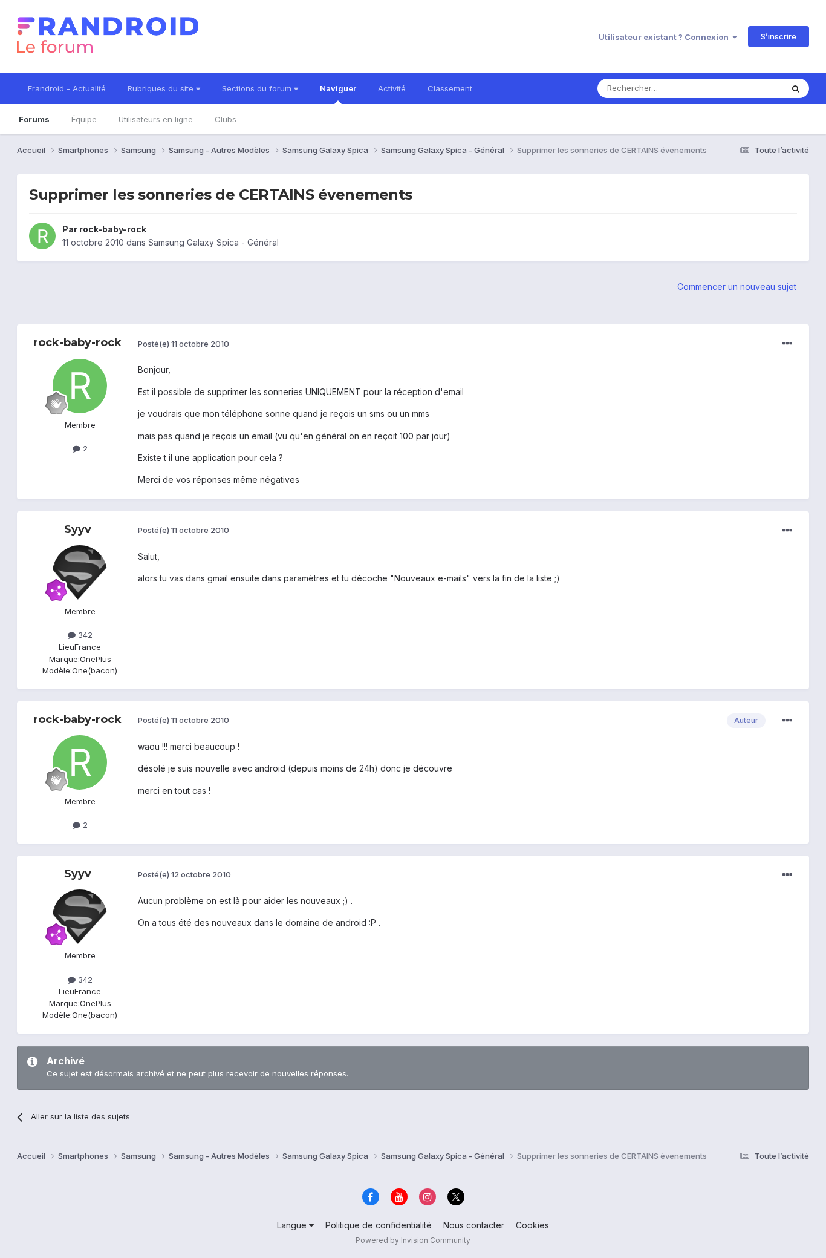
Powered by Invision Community (413, 1240)
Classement (450, 88)
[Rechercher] (795, 88)
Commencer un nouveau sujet (736, 286)
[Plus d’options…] (787, 343)
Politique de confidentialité (378, 1225)
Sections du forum (258, 88)
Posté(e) (183, 344)
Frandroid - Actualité (67, 88)
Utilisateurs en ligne (156, 119)
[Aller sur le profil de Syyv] (80, 572)
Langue (293, 1225)
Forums (34, 119)
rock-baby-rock (112, 229)
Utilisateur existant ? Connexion (665, 37)
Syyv (77, 529)
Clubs (225, 119)
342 (84, 635)
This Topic (747, 88)
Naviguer (338, 88)
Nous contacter (473, 1225)
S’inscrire (778, 36)
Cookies (532, 1225)
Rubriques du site (162, 88)
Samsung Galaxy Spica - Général (213, 242)
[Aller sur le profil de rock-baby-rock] (42, 236)
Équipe (84, 119)
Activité (392, 88)
